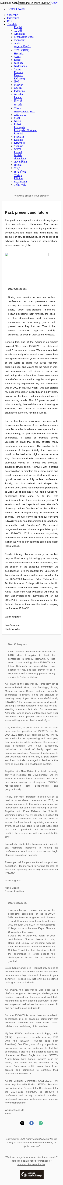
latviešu (18, 155)
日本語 (18, 100)
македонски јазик (24, 111)
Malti (17, 117)
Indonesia (19, 90)
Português (19, 127)
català (17, 43)
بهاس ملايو (20, 114)
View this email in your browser (31, 195)
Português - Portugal (25, 130)
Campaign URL (9, 2)
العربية (18, 30)
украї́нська (20, 181)
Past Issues (13, 17)
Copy (54, 2)
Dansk (17, 59)
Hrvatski (18, 53)
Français (18, 72)
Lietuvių (18, 152)
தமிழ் (17, 167)
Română (18, 133)
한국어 (18, 107)
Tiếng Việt (20, 184)
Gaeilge (18, 87)
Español (18, 139)
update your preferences (34, 1160)
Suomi (17, 69)
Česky (17, 56)
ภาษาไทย (20, 171)
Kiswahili (19, 142)
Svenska (18, 145)
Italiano (18, 97)
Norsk (17, 121)
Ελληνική (19, 78)
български (20, 40)
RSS (9, 21)
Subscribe (12, 14)
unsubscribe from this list (31, 1164)
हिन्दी (16, 81)
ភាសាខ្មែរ (18, 104)
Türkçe (18, 175)
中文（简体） (22, 46)
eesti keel (19, 62)
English (18, 27)
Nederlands (20, 66)
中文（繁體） (22, 50)
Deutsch (18, 75)
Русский (19, 136)
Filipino (18, 178)
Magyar (18, 84)
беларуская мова (24, 36)
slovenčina (20, 158)
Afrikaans (19, 33)
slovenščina (20, 161)
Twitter (15, 8)
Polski (17, 124)
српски (18, 164)
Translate (12, 24)
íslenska (18, 94)
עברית (17, 149)
